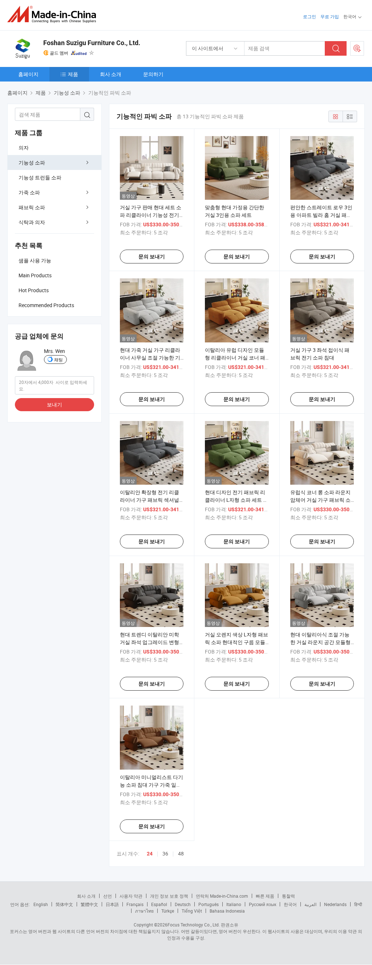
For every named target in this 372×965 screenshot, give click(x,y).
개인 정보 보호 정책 (169, 896)
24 (150, 854)
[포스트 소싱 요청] (357, 48)
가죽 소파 (29, 192)
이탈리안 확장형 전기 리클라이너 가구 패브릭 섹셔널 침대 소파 (149, 500)
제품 (73, 74)
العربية (310, 904)
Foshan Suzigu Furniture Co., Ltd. (91, 43)
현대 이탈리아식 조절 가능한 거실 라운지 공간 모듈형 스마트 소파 (320, 642)
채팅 (58, 359)
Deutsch (183, 904)
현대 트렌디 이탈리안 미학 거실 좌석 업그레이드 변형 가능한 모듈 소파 (149, 642)
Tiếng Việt (192, 911)
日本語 (112, 904)
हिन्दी (358, 904)
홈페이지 (28, 74)
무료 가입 (329, 16)
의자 (24, 147)
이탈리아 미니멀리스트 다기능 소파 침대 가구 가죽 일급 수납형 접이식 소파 (151, 785)
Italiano (233, 904)
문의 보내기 (151, 256)
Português (208, 904)
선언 (107, 896)
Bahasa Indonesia (227, 911)
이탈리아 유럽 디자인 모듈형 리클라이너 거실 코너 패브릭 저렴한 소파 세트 (235, 357)
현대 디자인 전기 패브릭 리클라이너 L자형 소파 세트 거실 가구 (236, 500)
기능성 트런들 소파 (40, 177)
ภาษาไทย (144, 911)
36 (165, 853)
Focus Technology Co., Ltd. (193, 925)
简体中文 (64, 904)
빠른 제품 (265, 896)
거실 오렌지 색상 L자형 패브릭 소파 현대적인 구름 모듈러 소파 (236, 642)
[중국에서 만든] (54, 14)
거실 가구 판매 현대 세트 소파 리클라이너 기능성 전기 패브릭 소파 (150, 215)
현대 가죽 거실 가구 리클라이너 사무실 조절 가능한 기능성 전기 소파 (150, 357)
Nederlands (335, 904)
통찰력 (288, 896)
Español (159, 904)
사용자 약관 (131, 896)
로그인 (309, 16)
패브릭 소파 (32, 207)
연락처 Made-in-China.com (222, 896)
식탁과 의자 (32, 222)
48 (181, 853)
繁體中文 (89, 904)
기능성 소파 (32, 162)
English (40, 904)
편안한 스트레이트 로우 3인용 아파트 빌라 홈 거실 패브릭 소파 (321, 215)
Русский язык (262, 904)
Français (134, 904)
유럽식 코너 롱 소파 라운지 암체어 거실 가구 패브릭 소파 (320, 500)
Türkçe (167, 911)
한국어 (290, 904)
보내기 (54, 404)
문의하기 (153, 74)
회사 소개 (110, 74)
